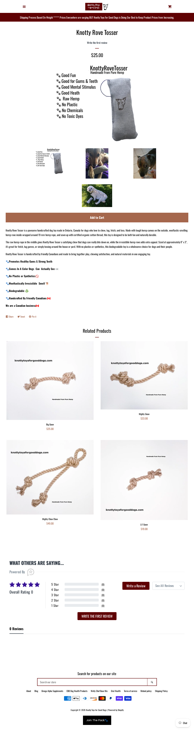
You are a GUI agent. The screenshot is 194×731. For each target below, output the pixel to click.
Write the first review (97, 616)
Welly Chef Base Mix (99, 691)
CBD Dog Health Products (76, 691)
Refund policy (146, 691)
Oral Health (115, 691)
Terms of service (130, 691)
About (28, 691)
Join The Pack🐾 (97, 720)
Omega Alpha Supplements (52, 691)
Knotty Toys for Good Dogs (96, 709)
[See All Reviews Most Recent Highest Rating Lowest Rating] (168, 586)
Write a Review (136, 585)
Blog (36, 691)
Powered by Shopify (116, 709)
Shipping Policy (161, 691)
